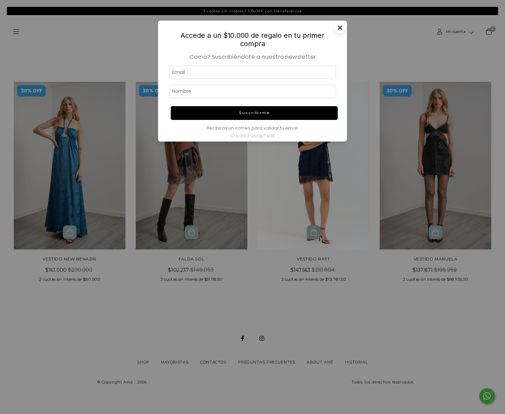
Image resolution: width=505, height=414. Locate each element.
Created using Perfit (253, 135)
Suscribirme (254, 112)
